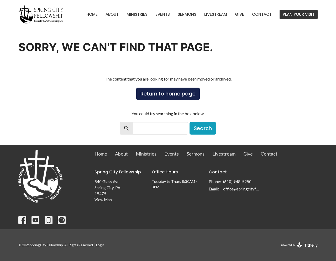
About (112, 14)
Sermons (187, 14)
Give (239, 14)
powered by (296, 249)
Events (162, 14)
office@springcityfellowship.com (242, 189)
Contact (262, 14)
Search (203, 128)
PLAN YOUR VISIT (298, 14)
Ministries (137, 14)
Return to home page (168, 93)
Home (92, 14)
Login (100, 245)
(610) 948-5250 (237, 181)
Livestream (215, 14)
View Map (103, 199)
